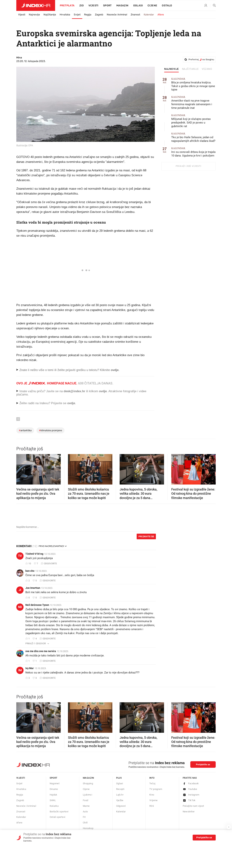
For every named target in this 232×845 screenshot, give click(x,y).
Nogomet (55, 783)
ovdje (103, 391)
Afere (161, 14)
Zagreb (99, 14)
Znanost (135, 14)
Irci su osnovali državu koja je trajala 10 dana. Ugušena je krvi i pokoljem (193, 152)
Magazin (88, 777)
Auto (85, 811)
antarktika (25, 430)
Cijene (152, 5)
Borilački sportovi (59, 811)
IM (20, 670)
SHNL (53, 800)
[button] (20, 468)
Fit (84, 817)
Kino (151, 794)
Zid (81, 5)
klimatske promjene (50, 430)
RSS (151, 806)
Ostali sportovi (57, 817)
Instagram (193, 794)
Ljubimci (87, 794)
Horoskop (88, 828)
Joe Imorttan (32, 587)
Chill (85, 822)
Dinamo (54, 789)
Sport (107, 5)
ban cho (29, 570)
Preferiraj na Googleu (201, 59)
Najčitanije (50, 14)
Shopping (88, 783)
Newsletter (189, 811)
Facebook (193, 783)
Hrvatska (65, 14)
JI (20, 590)
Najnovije (34, 14)
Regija (87, 14)
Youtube (192, 789)
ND (20, 607)
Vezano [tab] (207, 69)
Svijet (77, 14)
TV (20, 556)
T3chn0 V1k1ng (34, 553)
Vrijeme (153, 800)
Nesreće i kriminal (117, 14)
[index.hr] (35, 5)
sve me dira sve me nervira (40, 651)
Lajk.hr (120, 794)
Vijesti (93, 5)
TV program (155, 789)
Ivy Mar (29, 668)
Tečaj (152, 783)
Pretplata (67, 5)
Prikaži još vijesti (188, 166)
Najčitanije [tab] (190, 69)
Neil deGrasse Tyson (37, 604)
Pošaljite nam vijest (193, 806)
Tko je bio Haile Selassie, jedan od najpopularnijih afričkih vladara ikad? (193, 137)
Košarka (54, 806)
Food (85, 800)
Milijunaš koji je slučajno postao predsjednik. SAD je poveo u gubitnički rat (191, 121)
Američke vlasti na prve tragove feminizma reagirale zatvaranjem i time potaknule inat (191, 103)
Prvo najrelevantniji (51, 546)
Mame (86, 806)
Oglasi (138, 5)
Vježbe (119, 800)
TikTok (192, 800)
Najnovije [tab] (171, 69)
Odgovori (121, 806)
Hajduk (53, 794)
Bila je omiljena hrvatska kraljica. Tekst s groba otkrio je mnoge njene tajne (193, 84)
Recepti (120, 789)
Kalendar (149, 14)
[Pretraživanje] (213, 5)
